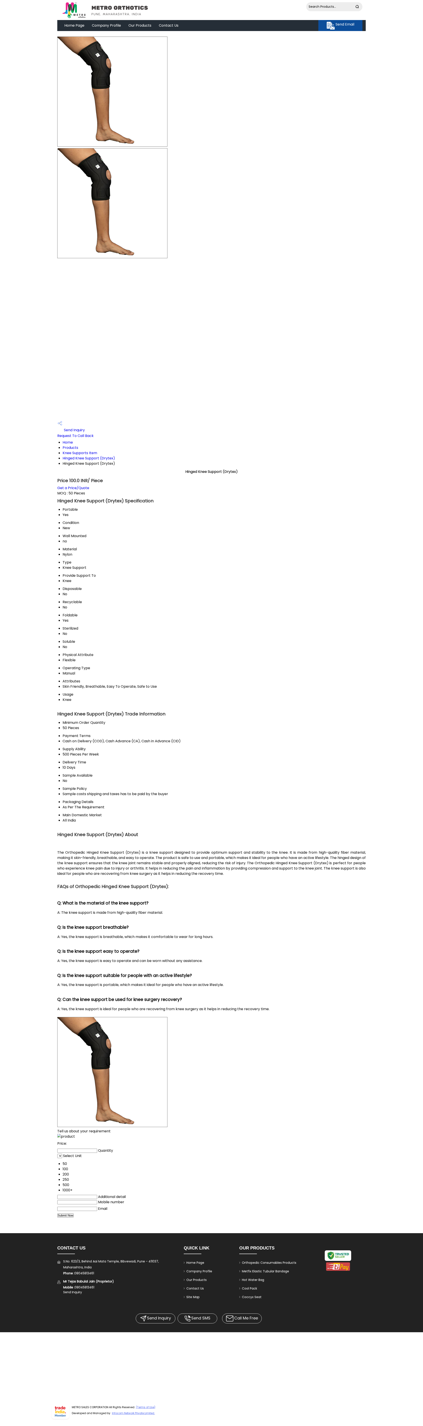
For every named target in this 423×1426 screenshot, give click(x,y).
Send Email (344, 24)
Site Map (193, 1297)
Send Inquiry (74, 430)
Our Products (139, 25)
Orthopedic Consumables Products (269, 1262)
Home (68, 442)
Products (70, 447)
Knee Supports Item (80, 452)
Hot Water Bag (253, 1280)
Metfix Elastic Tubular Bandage (265, 1271)
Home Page (74, 25)
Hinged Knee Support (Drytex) (89, 458)
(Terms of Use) (145, 1407)
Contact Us (168, 25)
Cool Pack (249, 1288)
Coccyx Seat (252, 1297)
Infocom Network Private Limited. (133, 1413)
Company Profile (106, 25)
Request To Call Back (75, 435)
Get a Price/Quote (73, 487)
